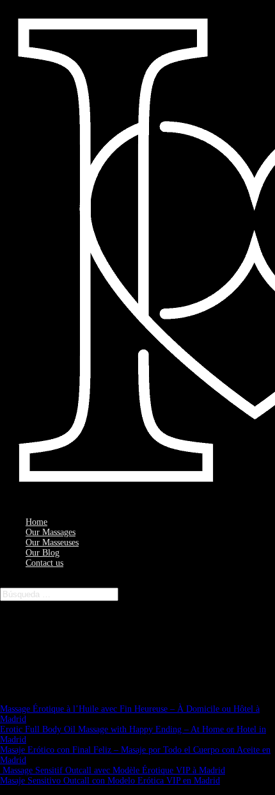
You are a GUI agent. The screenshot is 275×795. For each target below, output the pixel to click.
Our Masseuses (52, 542)
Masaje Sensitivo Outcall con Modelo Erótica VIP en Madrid (110, 780)
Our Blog (42, 553)
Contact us (44, 563)
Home (36, 522)
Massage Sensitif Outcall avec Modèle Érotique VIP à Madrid (112, 770)
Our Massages (50, 532)
